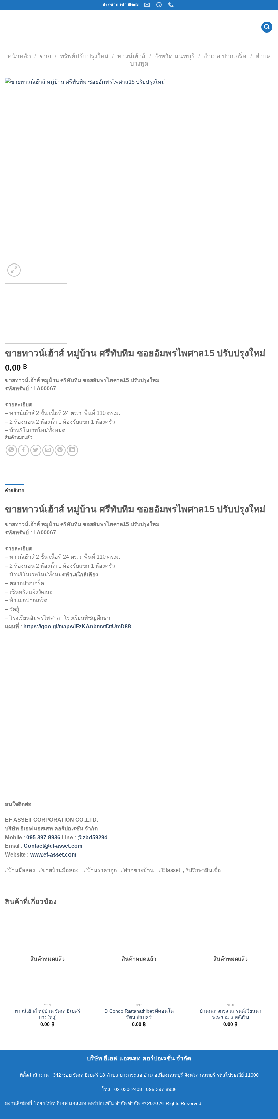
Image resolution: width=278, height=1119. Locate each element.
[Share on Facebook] (23, 450)
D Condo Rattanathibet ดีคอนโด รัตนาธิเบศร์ (139, 1014)
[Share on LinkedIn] (72, 450)
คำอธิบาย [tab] (14, 490)
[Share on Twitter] (35, 450)
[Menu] (9, 27)
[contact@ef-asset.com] (148, 5)
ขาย (45, 56)
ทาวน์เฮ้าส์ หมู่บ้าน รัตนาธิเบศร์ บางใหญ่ (47, 1014)
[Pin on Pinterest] (60, 450)
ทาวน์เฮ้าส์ (131, 56)
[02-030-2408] (171, 5)
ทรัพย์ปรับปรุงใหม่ (84, 56)
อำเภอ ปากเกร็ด (224, 56)
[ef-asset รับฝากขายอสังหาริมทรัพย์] (139, 27)
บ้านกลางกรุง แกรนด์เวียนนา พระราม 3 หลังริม (230, 1014)
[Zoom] (14, 270)
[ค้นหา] (266, 27)
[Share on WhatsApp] (11, 450)
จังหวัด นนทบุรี (174, 56)
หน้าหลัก (19, 56)
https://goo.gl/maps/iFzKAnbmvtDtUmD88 (77, 626)
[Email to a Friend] (48, 450)
